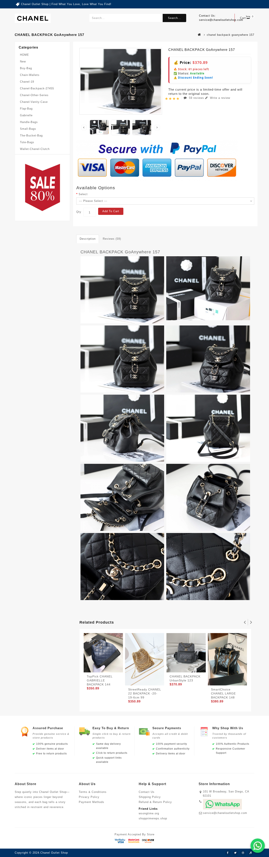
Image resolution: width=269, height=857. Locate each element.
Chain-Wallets (30, 75)
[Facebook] (228, 853)
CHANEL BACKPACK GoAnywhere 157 (120, 252)
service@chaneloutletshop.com (225, 813)
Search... (174, 18)
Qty (78, 211)
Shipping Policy (150, 797)
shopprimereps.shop (153, 818)
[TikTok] (250, 853)
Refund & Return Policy (155, 802)
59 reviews (196, 97)
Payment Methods (91, 802)
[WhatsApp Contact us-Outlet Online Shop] (258, 845)
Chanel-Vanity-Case (34, 101)
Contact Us (146, 792)
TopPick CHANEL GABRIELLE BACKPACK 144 (99, 680)
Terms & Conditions (93, 792)
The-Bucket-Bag (31, 135)
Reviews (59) (112, 238)
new (23, 61)
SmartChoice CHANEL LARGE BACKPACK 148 (223, 693)
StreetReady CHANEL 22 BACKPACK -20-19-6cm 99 (144, 693)
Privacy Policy (89, 797)
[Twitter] (235, 853)
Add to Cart (110, 211)
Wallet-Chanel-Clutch (35, 149)
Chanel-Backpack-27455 (37, 88)
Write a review (219, 97)
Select (83, 194)
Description (88, 238)
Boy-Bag (26, 68)
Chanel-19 (27, 81)
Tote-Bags (27, 142)
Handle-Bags (29, 122)
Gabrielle (26, 115)
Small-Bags (28, 128)
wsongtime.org (149, 813)
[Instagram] (243, 853)
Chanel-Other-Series (34, 95)
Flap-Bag (26, 108)
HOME (24, 54)
